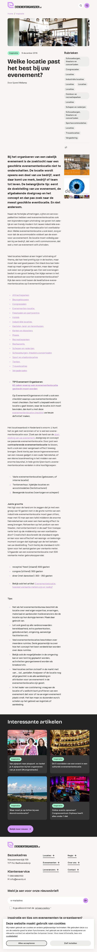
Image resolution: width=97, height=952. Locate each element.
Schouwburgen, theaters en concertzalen (73, 61)
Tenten (16, 361)
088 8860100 (16, 875)
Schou (15, 352)
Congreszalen (72, 69)
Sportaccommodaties (76, 123)
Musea (15, 335)
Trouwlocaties (72, 133)
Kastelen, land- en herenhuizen (28, 326)
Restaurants (18, 344)
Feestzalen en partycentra (25, 313)
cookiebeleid (11, 936)
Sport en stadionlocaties (25, 357)
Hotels (15, 317)
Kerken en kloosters (22, 330)
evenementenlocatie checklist (28, 412)
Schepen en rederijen (76, 107)
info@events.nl (18, 879)
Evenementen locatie (23, 308)
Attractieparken (20, 295)
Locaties (70, 74)
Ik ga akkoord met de (31, 908)
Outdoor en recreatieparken (73, 95)
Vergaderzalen (19, 370)
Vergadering (71, 138)
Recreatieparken (21, 339)
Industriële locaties (75, 79)
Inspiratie (20, 13)
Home (10, 13)
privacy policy (42, 908)
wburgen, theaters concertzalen (35, 352)
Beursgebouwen (20, 299)
